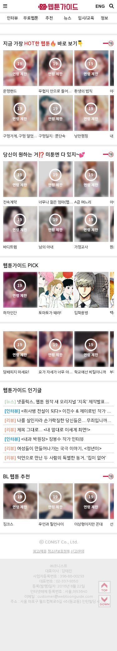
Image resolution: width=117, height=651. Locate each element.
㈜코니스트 (58, 566)
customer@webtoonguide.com (65, 596)
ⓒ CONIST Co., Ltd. (58, 541)
